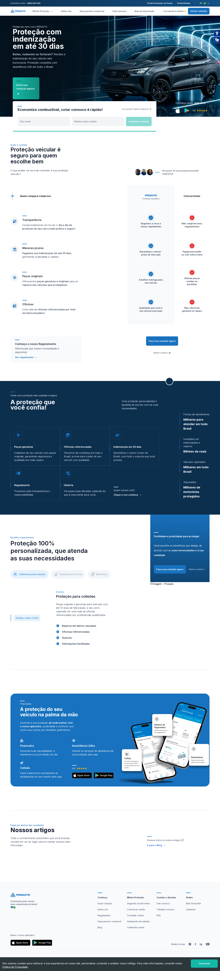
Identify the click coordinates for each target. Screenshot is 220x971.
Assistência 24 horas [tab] (71, 574)
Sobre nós (66, 11)
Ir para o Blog (154, 845)
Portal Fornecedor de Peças (159, 3)
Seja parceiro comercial (92, 11)
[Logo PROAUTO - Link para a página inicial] (17, 11)
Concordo (204, 963)
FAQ (159, 915)
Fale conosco (119, 11)
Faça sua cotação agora (162, 341)
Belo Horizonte (193, 903)
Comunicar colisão (136, 909)
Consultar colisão (135, 915)
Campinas (191, 909)
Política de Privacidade (15, 966)
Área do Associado (144, 11)
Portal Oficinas (183, 3)
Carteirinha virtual (135, 927)
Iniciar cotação (199, 11)
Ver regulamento (24, 357)
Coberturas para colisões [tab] (32, 574)
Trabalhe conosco (166, 909)
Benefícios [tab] (101, 574)
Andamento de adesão (138, 921)
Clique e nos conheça (126, 494)
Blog (100, 927)
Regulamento (104, 915)
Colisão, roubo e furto (27, 618)
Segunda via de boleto (138, 903)
